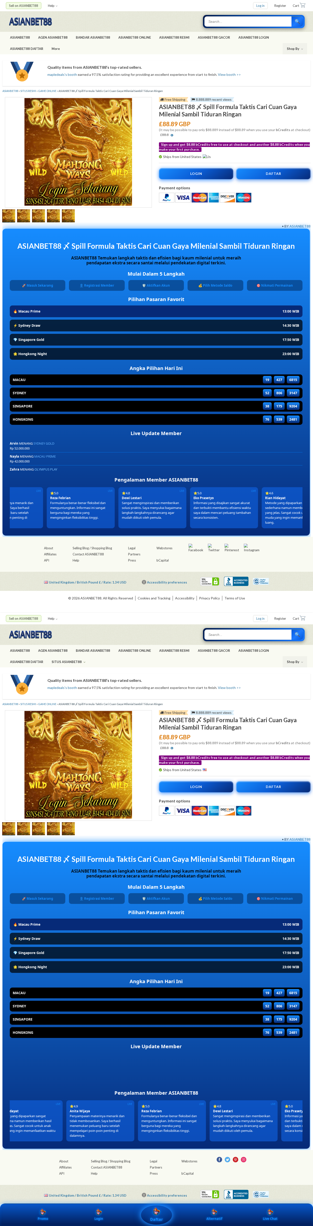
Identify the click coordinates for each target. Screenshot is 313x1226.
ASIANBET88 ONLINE (134, 37)
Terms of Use (234, 598)
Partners (134, 554)
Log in (260, 6)
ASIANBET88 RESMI (174, 37)
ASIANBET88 (20, 37)
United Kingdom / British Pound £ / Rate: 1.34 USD (87, 582)
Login (98, 1218)
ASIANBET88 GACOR (214, 37)
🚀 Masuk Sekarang (37, 285)
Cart (296, 6)
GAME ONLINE (47, 90)
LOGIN (196, 173)
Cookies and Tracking (154, 598)
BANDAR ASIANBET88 (93, 37)
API (46, 560)
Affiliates (50, 554)
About (48, 548)
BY (286, 226)
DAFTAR (273, 173)
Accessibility (184, 598)
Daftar (156, 1219)
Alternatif (214, 1218)
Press (132, 560)
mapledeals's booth (62, 74)
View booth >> (229, 74)
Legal (131, 548)
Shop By (293, 49)
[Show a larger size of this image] (8, 216)
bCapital (162, 560)
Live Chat (270, 1218)
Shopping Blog (101, 548)
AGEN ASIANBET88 (52, 37)
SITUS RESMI (28, 90)
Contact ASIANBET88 (88, 554)
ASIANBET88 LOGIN (253, 37)
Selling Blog (81, 548)
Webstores (164, 548)
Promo (43, 1218)
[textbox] (248, 21)
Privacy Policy (209, 598)
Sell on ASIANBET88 (23, 6)
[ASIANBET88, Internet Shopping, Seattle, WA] (236, 581)
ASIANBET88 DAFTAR (26, 49)
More (56, 49)
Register (280, 6)
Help (51, 6)
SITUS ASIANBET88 (67, 662)
